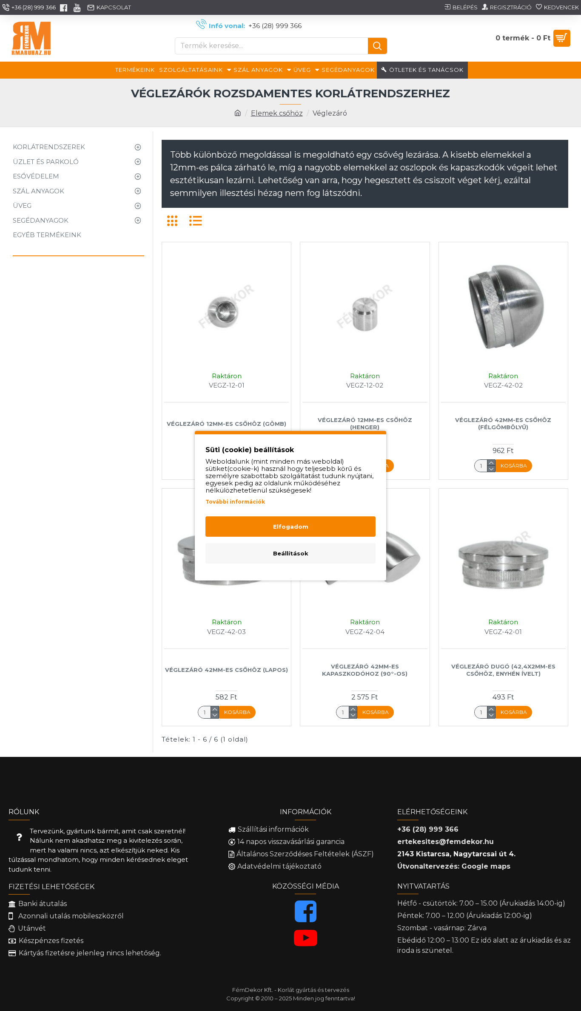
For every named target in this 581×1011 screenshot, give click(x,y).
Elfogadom (290, 526)
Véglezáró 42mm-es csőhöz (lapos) (226, 669)
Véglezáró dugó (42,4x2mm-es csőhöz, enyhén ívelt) (503, 670)
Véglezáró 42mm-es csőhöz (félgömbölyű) (503, 423)
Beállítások (290, 553)
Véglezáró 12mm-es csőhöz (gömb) (226, 423)
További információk (235, 501)
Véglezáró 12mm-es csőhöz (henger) (365, 423)
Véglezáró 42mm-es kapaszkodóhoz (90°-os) (364, 670)
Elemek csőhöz (277, 113)
